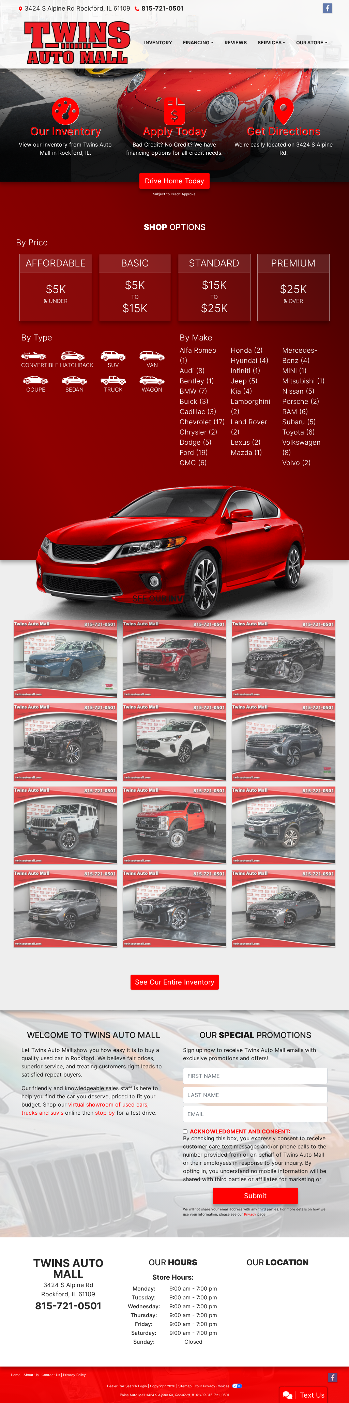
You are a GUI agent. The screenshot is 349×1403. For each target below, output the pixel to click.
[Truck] (113, 384)
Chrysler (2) (198, 432)
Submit (255, 1196)
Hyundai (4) (250, 360)
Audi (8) (192, 371)
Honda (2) (247, 350)
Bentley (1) (197, 381)
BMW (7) (193, 391)
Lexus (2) (246, 442)
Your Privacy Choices (212, 1386)
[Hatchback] (76, 360)
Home (15, 1375)
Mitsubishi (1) (303, 381)
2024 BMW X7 (65, 709)
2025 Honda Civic (65, 626)
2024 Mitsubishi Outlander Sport (283, 797)
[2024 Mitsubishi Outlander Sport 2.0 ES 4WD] (283, 825)
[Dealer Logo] (77, 42)
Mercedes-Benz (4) (299, 355)
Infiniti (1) (245, 371)
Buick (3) (194, 401)
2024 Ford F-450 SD (174, 793)
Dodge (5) (196, 442)
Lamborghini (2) (250, 406)
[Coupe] (35, 384)
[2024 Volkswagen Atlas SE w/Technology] (283, 742)
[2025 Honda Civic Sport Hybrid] (65, 659)
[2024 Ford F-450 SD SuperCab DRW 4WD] (174, 825)
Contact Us (51, 1375)
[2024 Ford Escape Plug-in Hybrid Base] (174, 742)
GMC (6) (193, 463)
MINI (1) (294, 371)
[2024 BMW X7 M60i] (65, 742)
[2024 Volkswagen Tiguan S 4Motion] (65, 908)
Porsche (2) (300, 401)
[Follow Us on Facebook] (327, 8)
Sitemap (185, 1386)
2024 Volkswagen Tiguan (65, 876)
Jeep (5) (244, 381)
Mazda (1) (246, 452)
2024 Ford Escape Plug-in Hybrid (174, 713)
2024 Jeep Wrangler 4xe (65, 793)
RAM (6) (295, 412)
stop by (105, 1112)
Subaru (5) (299, 422)
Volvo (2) (296, 463)
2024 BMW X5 (174, 876)
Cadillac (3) (198, 412)
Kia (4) (241, 391)
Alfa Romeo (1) (198, 355)
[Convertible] (40, 360)
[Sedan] (74, 384)
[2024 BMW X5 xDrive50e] (174, 908)
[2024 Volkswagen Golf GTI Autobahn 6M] (283, 908)
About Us (31, 1375)
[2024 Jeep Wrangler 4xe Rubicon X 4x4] (65, 825)
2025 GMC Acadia (174, 626)
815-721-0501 (162, 8)
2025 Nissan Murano (283, 626)
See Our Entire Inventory (174, 982)
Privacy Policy (74, 1375)
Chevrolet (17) (202, 422)
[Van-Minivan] (152, 360)
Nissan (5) (298, 391)
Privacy (250, 1214)
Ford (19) (194, 452)
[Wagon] (152, 384)
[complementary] (328, 1382)
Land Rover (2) (249, 427)
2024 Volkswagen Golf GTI (283, 876)
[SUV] (113, 360)
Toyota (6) (298, 432)
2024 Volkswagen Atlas (283, 709)
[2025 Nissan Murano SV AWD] (283, 659)
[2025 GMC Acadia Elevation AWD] (174, 659)
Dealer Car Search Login (127, 1386)
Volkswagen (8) (301, 447)
